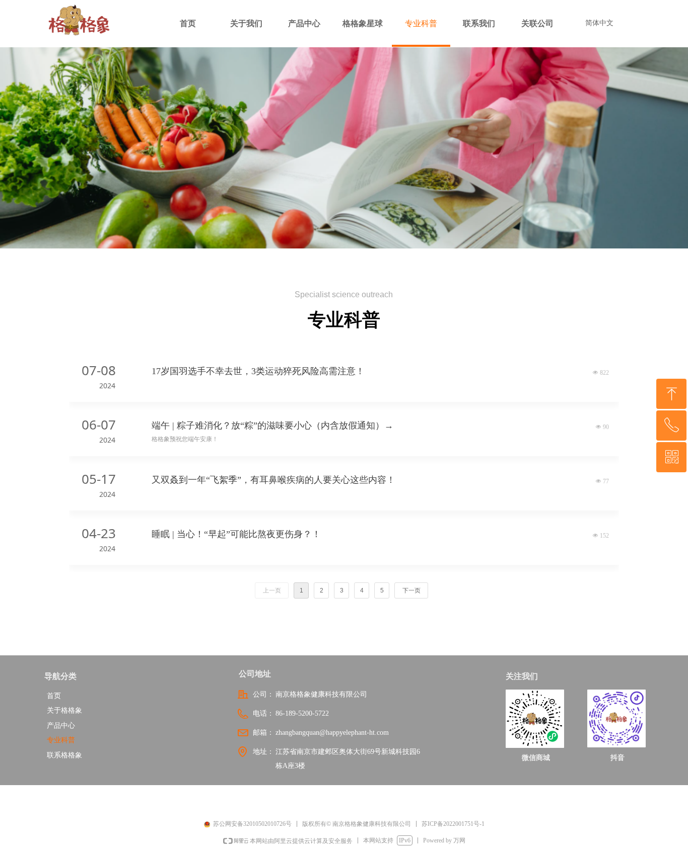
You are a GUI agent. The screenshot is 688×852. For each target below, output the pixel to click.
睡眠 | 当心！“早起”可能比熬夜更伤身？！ (236, 534)
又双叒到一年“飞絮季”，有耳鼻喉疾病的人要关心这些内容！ (273, 480)
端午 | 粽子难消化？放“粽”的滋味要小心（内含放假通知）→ (272, 425)
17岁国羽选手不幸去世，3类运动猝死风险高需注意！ (258, 371)
